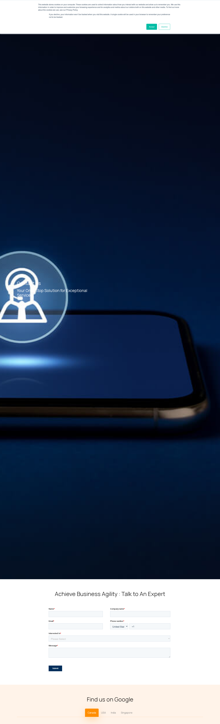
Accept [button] (151, 26)
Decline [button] (164, 26)
